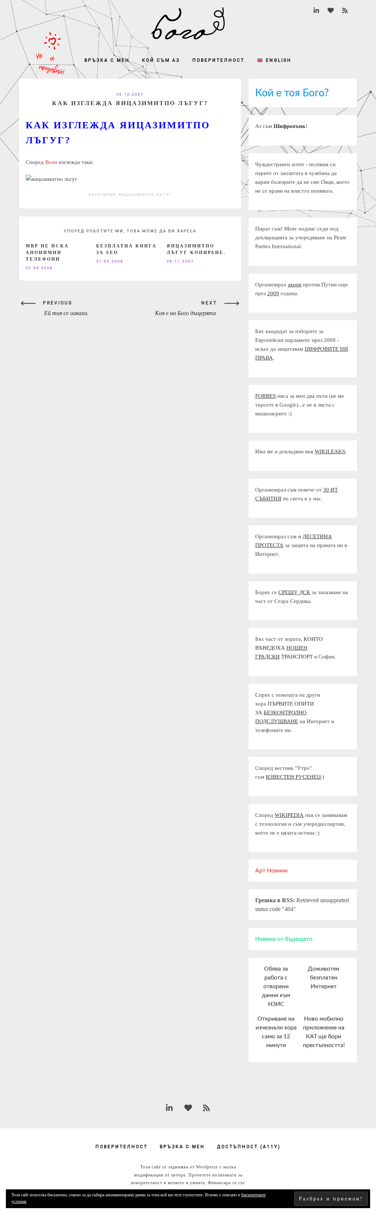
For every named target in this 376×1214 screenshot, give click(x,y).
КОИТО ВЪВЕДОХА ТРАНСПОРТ (289, 648)
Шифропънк (290, 126)
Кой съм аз (161, 60)
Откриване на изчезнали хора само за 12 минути (276, 1032)
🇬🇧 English (274, 60)
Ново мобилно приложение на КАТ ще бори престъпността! (324, 1032)
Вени (50, 162)
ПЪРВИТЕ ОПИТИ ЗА (284, 712)
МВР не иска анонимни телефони (47, 252)
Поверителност (218, 60)
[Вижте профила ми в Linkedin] (316, 10)
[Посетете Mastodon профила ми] (330, 10)
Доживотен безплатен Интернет (323, 977)
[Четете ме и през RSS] (345, 10)
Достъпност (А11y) (249, 1146)
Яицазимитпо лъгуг (145, 195)
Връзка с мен (107, 60)
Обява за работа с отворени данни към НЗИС (276, 986)
